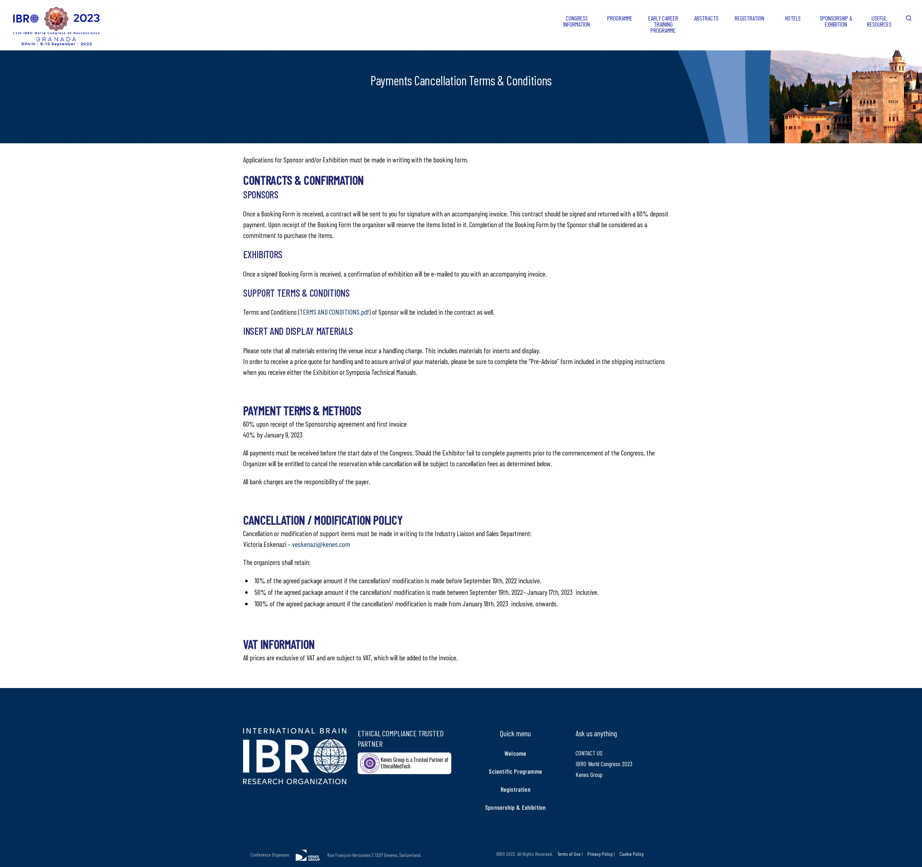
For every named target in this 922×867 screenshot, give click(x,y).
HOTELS (793, 18)
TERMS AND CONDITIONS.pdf (334, 311)
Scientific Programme (515, 771)
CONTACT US (589, 753)
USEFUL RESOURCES (879, 21)
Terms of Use (569, 854)
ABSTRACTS (706, 18)
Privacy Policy (600, 854)
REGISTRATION (749, 18)
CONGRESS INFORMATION (576, 21)
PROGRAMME (619, 18)
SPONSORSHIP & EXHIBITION (836, 21)
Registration (516, 789)
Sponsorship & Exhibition (515, 807)
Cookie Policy (631, 854)
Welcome (515, 753)
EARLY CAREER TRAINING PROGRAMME (663, 24)
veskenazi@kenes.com (321, 544)
